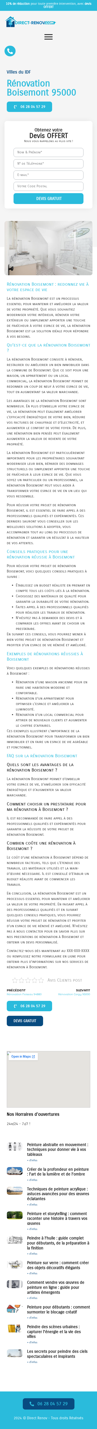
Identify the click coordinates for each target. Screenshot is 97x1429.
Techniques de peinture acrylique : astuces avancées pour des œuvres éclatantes (58, 1194)
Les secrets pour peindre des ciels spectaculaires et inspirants (57, 1354)
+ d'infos (32, 1160)
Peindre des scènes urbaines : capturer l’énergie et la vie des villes (54, 1331)
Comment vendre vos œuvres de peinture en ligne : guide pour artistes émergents (55, 1287)
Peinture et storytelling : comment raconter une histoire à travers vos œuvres (57, 1218)
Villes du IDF (19, 72)
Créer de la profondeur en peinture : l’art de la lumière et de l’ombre (58, 1172)
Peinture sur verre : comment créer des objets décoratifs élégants (58, 1265)
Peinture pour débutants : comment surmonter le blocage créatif (58, 1310)
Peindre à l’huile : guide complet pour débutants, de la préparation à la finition (58, 1243)
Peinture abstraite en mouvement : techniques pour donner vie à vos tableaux (57, 1149)
